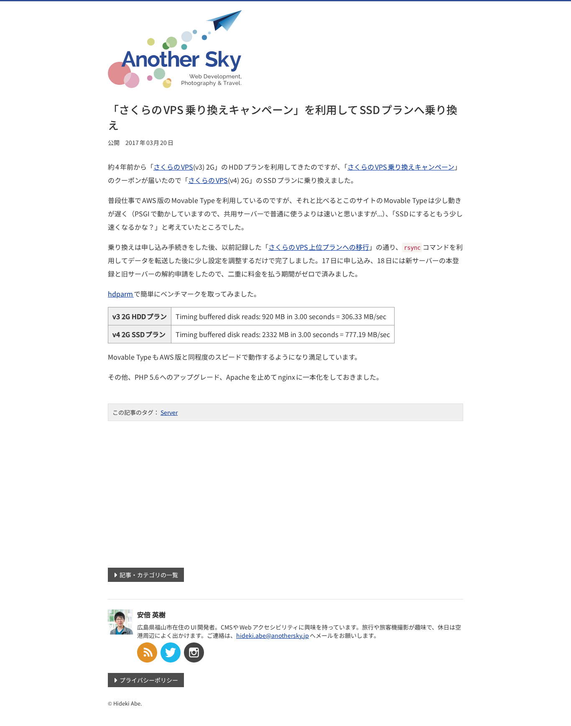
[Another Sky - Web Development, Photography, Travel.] (175, 82)
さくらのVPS (173, 167)
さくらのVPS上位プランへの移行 (318, 247)
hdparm (121, 294)
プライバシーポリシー (149, 680)
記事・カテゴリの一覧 (149, 575)
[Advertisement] (285, 491)
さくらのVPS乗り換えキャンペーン (400, 167)
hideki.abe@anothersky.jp (272, 635)
